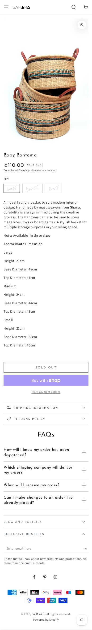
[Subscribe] (85, 548)
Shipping (24, 170)
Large (11, 188)
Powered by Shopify (46, 619)
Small (53, 188)
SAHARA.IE (38, 614)
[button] (73, 7)
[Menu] (6, 7)
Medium (32, 188)
